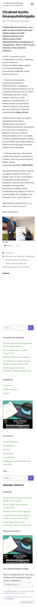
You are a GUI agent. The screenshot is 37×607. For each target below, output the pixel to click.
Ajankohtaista (9, 445)
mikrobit (21, 256)
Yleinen (6, 393)
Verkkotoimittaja (13, 3)
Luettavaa (10, 253)
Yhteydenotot (9, 457)
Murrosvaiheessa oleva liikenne (17, 357)
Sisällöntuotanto (10, 389)
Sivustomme (8, 453)
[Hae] (31, 327)
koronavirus (11, 256)
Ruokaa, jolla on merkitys (17, 260)
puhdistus (30, 256)
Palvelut (6, 449)
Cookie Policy (10, 598)
